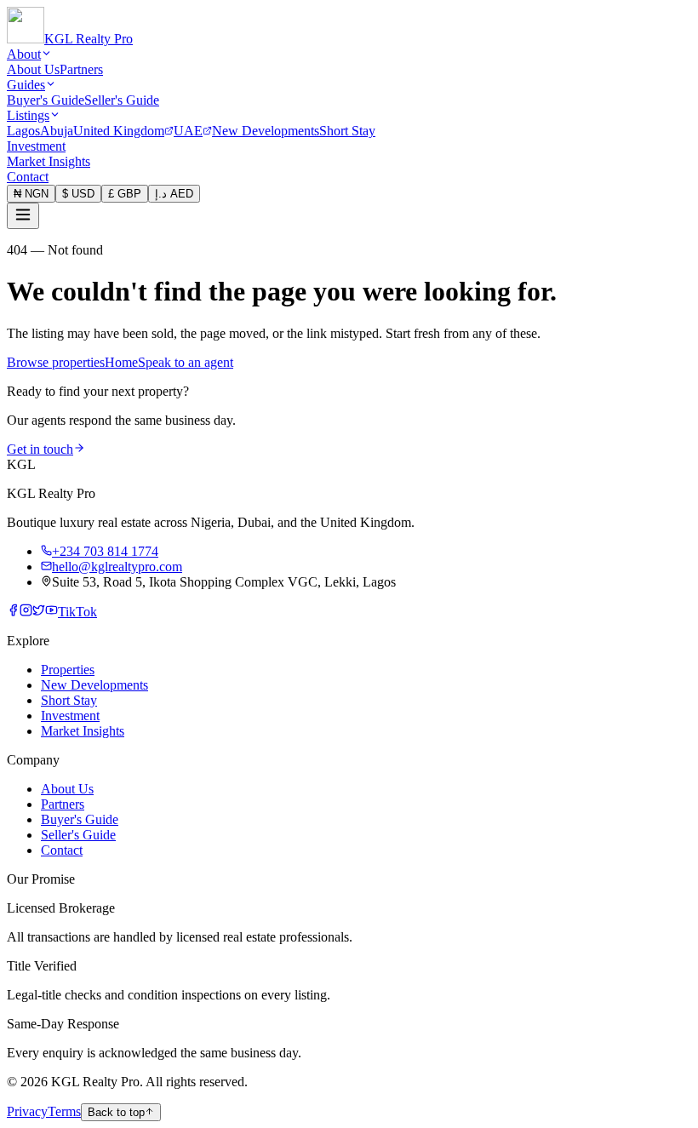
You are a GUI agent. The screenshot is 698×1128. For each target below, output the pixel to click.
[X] (38, 611)
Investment (36, 146)
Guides (26, 84)
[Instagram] (26, 611)
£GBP (124, 193)
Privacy (27, 1111)
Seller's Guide (121, 100)
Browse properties (56, 362)
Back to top (116, 1112)
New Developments (265, 130)
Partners (81, 69)
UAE (188, 130)
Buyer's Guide (45, 100)
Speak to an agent (185, 362)
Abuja (56, 130)
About (24, 54)
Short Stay (347, 130)
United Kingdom (118, 130)
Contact (28, 176)
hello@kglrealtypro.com (117, 566)
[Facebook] (13, 611)
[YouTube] (51, 611)
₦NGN (31, 193)
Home (121, 362)
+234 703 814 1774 (105, 551)
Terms (64, 1111)
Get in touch (40, 449)
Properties (67, 669)
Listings (28, 115)
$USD (78, 193)
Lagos (23, 130)
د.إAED (174, 193)
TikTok (77, 611)
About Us (33, 69)
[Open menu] (23, 216)
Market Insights (48, 161)
